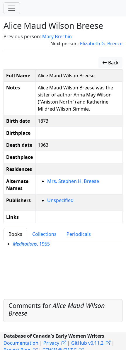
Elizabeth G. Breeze (101, 43)
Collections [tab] (44, 234)
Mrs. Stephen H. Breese (73, 181)
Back (113, 62)
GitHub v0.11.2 (87, 343)
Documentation (21, 343)
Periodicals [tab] (79, 234)
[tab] (63, 310)
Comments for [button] (56, 309)
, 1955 (31, 244)
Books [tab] (15, 234)
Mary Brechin (57, 36)
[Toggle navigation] (12, 8)
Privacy (51, 343)
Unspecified (60, 200)
